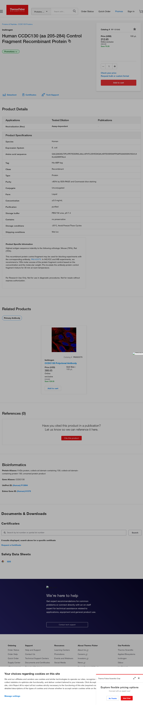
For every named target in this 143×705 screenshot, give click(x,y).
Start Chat (126, 698)
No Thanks (113, 698)
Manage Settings (12, 696)
